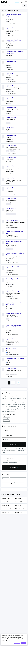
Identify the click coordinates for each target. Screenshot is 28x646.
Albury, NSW (18, 505)
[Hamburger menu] (26, 2)
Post (17, 2)
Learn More (17, 643)
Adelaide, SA (6, 418)
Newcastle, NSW (19, 501)
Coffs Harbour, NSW (19, 508)
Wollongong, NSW (6, 498)
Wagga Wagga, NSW (6, 508)
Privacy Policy (8, 450)
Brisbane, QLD (18, 512)
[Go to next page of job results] (18, 383)
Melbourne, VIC (6, 416)
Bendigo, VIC (5, 501)
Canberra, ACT (6, 420)
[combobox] (14, 430)
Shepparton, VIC (5, 505)
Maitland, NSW (5, 512)
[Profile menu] (22, 2)
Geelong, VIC (18, 498)
